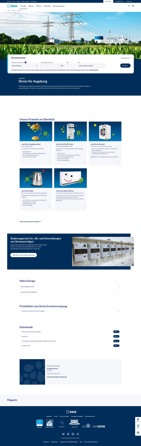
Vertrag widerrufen (90, 416)
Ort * (79, 62)
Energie (23, 6)
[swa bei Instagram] (73, 434)
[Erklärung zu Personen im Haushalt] (26, 62)
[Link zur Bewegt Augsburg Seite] (86, 425)
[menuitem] (9, 1)
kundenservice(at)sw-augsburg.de (57, 377)
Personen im (17, 62)
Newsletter (49, 416)
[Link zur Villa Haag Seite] (74, 423)
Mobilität (47, 6)
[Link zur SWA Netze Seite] (61, 423)
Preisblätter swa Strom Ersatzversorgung (33, 311)
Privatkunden (108, 1)
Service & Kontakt (25, 1)
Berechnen (125, 65)
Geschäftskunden (119, 1)
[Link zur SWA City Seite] (39, 423)
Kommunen (129, 1)
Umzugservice (34, 1)
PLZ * (67, 62)
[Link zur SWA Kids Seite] (49, 423)
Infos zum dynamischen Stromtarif (29, 221)
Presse (13, 1)
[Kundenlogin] (133, 6)
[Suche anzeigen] (129, 6)
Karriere (18, 1)
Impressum (46, 441)
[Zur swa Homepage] (71, 411)
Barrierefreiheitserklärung (91, 441)
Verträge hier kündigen (77, 416)
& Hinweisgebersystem (69, 441)
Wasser (31, 6)
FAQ (81, 441)
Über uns (9, 1)
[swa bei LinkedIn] (77, 434)
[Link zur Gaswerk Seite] (99, 426)
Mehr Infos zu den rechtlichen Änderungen (24, 255)
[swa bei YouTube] (63, 434)
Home (8, 10)
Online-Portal (93, 70)
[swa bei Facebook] (68, 434)
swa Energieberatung (27, 286)
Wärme (38, 6)
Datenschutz (54, 441)
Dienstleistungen (59, 6)
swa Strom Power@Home (29, 292)
